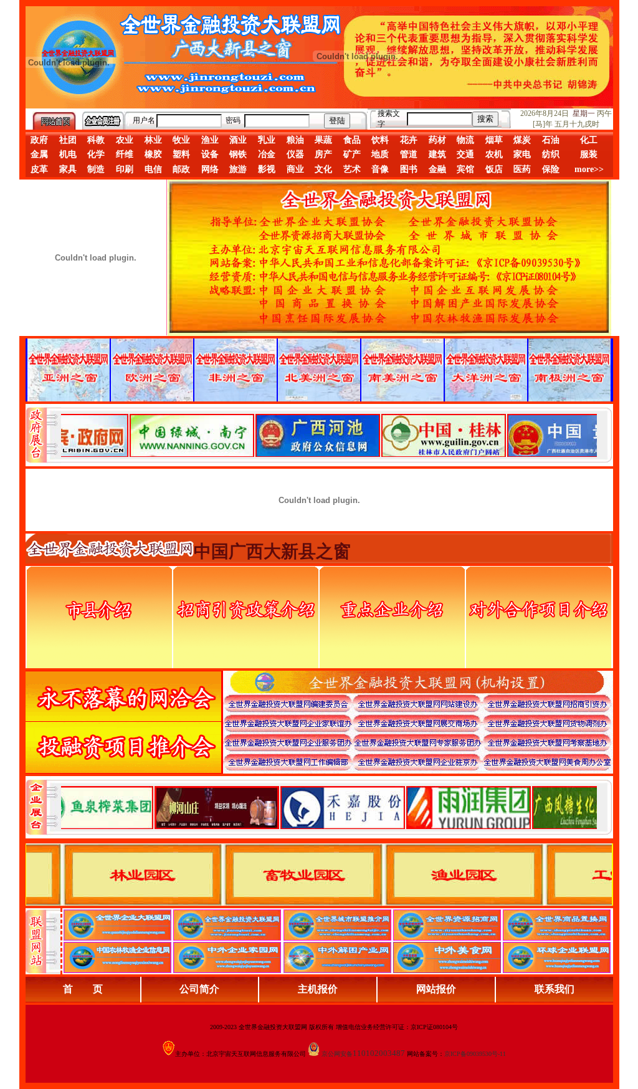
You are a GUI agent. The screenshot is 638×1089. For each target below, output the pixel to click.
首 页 (83, 989)
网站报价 (436, 989)
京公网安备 (337, 1053)
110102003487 (379, 1053)
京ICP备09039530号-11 (475, 1053)
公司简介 (199, 989)
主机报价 (318, 989)
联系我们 (554, 989)
